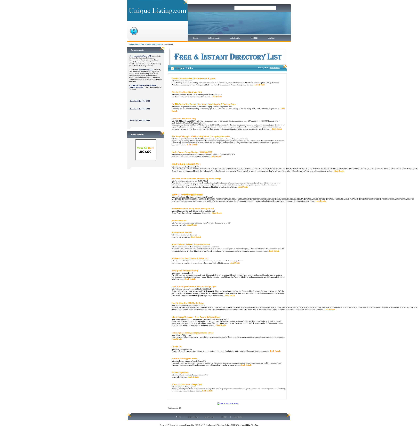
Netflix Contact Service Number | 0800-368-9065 (192, 152)
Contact (271, 38)
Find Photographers (180, 372)
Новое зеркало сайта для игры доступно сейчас (192, 333)
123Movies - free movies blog (184, 118)
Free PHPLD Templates (236, 425)
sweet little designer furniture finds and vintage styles (194, 286)
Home (195, 38)
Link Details (260, 85)
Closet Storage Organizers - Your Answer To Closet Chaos (196, 317)
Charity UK (177, 347)
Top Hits (254, 38)
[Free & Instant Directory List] (227, 64)
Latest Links (235, 38)
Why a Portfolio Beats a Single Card (187, 384)
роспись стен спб (179, 220)
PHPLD (197, 425)
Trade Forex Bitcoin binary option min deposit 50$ (193, 208)
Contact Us (238, 417)
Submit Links (214, 38)
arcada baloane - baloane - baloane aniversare (191, 244)
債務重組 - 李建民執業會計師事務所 (187, 194)
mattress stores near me (182, 232)
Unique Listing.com (136, 44)
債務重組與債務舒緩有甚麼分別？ (186, 164)
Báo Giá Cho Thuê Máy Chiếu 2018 (187, 92)
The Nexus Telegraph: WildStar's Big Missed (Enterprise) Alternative (201, 136)
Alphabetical (275, 68)
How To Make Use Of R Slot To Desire (188, 303)
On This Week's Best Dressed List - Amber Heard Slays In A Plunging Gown (204, 104)
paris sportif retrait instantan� (185, 271)
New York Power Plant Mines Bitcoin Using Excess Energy (196, 178)
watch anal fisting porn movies (184, 358)
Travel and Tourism (153, 44)
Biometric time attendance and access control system (193, 78)
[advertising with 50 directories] (146, 159)
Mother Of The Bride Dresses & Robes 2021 (190, 258)
